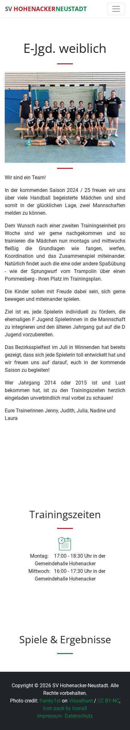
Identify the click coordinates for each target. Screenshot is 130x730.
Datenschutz (79, 716)
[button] (10, 647)
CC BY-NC (108, 701)
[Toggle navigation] (116, 9)
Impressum (49, 716)
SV (46, 8)
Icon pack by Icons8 (65, 708)
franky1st (50, 701)
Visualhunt (81, 701)
